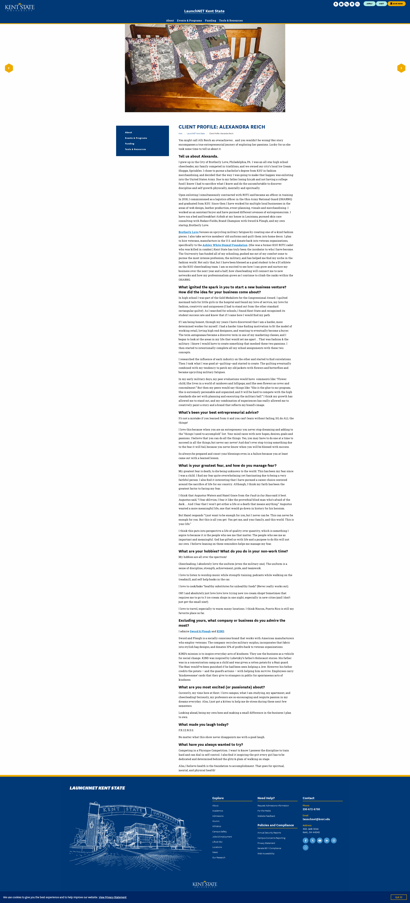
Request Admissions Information (273, 805)
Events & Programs (136, 137)
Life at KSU (217, 841)
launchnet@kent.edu (316, 819)
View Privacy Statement (113, 897)
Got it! (398, 897)
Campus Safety (219, 831)
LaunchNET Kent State (204, 10)
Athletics (216, 826)
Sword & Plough (200, 631)
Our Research (218, 857)
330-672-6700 (311, 809)
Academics (217, 810)
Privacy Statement (266, 843)
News (215, 852)
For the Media (264, 810)
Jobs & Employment (222, 836)
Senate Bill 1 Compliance (269, 848)
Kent (180, 133)
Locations (217, 847)
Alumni (215, 821)
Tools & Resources (135, 149)
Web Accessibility (266, 853)
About (128, 132)
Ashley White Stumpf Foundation (224, 245)
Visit (381, 3)
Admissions (217, 816)
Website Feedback (266, 816)
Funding (129, 143)
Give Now (397, 3)
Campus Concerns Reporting (271, 838)
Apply (370, 3)
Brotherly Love (189, 232)
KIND (220, 631)
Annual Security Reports (269, 832)
